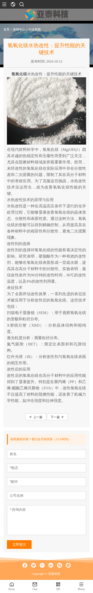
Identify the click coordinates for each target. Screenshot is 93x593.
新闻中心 (19, 29)
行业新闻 (35, 29)
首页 (6, 29)
